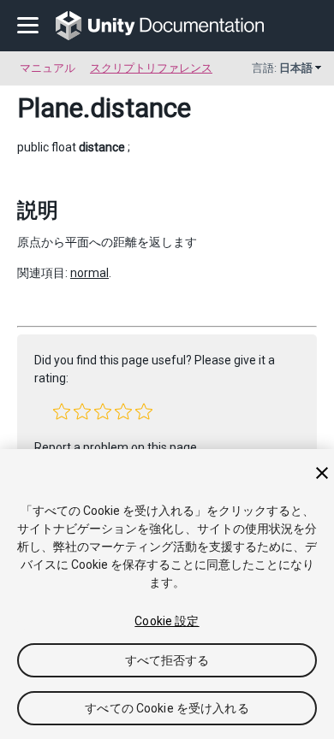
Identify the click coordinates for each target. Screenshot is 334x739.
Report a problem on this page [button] (115, 447)
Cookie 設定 (166, 621)
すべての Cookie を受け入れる (167, 708)
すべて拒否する (167, 660)
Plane (50, 108)
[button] (61, 411)
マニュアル (47, 68)
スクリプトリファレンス (151, 68)
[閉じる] (322, 473)
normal (89, 273)
